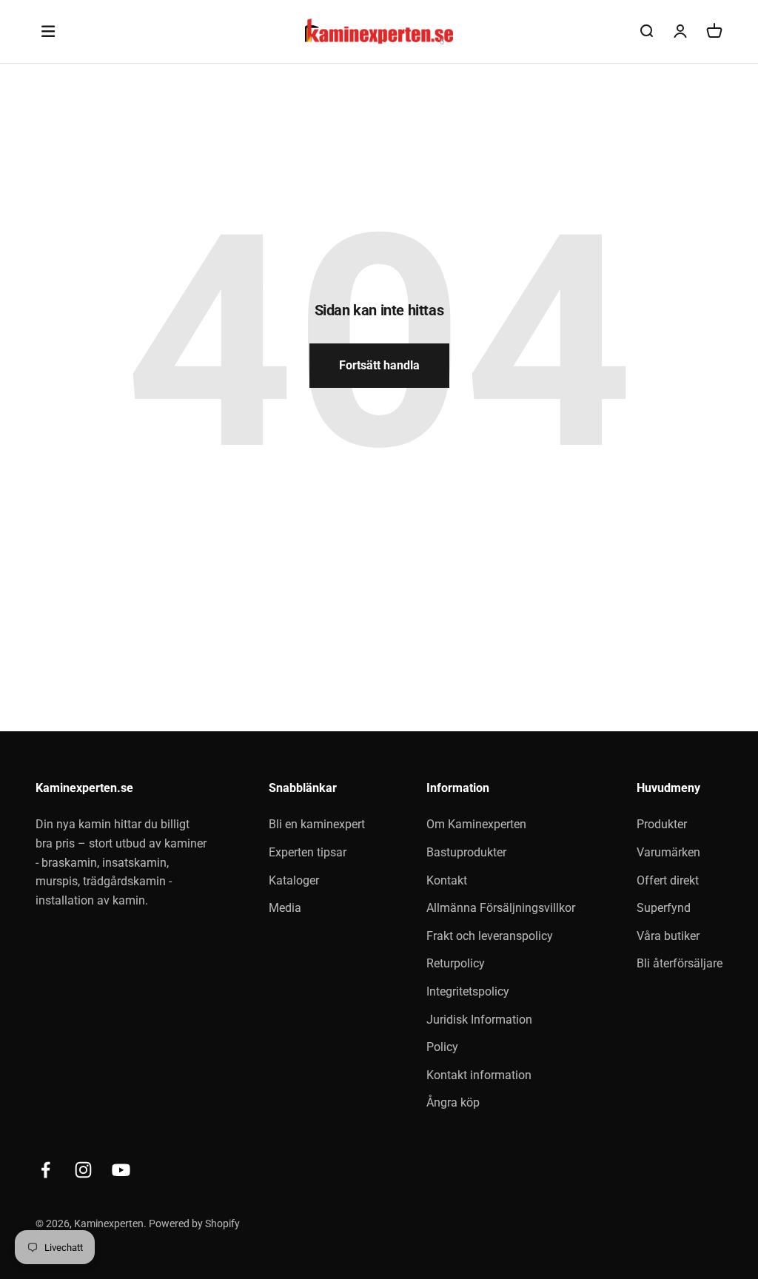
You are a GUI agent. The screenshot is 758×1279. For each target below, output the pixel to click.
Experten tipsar (307, 852)
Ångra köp (453, 1102)
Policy (442, 1047)
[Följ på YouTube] (121, 1170)
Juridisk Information (479, 1020)
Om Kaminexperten (476, 824)
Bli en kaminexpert (317, 824)
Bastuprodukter (466, 852)
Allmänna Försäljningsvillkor (500, 908)
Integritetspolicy (467, 991)
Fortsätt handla (379, 365)
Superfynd (664, 908)
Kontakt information (478, 1075)
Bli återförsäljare (679, 963)
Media (285, 908)
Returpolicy (455, 963)
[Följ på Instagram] (83, 1170)
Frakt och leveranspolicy (489, 936)
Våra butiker (668, 936)
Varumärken (668, 852)
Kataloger (294, 880)
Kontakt (446, 880)
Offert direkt (668, 880)
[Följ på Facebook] (46, 1170)
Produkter (662, 824)
